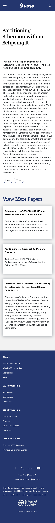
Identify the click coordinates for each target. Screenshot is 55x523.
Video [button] (18, 180)
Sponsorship (8, 373)
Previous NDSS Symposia (13, 445)
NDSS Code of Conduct (23, 479)
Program (6, 421)
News (5, 377)
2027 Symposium (11, 386)
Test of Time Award (11, 363)
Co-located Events (11, 426)
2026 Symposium (11, 410)
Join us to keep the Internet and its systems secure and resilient (24, 495)
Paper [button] (8, 180)
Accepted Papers (10, 416)
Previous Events (11, 439)
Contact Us (36, 479)
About (6, 357)
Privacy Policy (22, 475)
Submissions (8, 392)
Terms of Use (32, 475)
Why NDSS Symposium (12, 368)
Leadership (7, 401)
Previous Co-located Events (15, 450)
